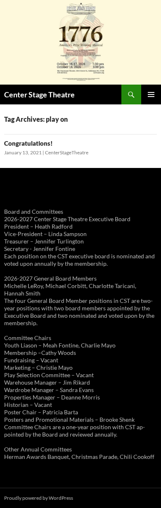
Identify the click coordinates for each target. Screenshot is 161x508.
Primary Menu (151, 94)
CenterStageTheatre (66, 152)
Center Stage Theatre (39, 94)
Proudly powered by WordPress (38, 498)
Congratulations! (28, 143)
